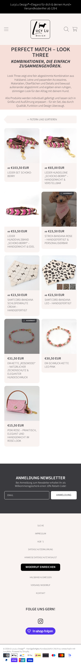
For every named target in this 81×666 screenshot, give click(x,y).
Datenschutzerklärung (40, 549)
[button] (6, 29)
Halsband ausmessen (41, 577)
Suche (40, 525)
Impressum (40, 533)
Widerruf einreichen (40, 567)
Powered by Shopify (20, 651)
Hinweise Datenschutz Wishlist (40, 557)
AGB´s (40, 541)
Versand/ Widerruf (40, 585)
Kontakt (40, 593)
